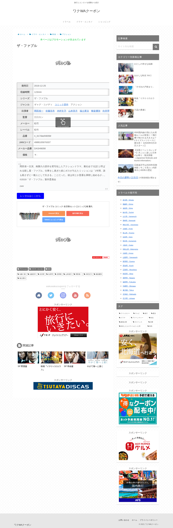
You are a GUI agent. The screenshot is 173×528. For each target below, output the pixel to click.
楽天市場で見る (77, 213)
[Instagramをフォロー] (63, 295)
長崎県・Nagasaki (129, 220)
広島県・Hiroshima (130, 270)
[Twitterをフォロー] (51, 295)
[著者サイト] (39, 295)
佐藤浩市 (50, 111)
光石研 (42, 274)
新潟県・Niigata (128, 200)
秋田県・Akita (128, 274)
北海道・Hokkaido (129, 294)
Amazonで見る (54, 213)
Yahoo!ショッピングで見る (53, 220)
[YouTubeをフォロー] (75, 295)
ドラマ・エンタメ (37, 269)
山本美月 (73, 111)
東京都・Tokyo (128, 290)
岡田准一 (38, 111)
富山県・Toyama (128, 233)
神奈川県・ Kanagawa (130, 225)
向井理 (106, 111)
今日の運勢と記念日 (128, 177)
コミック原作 (61, 104)
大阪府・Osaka (128, 245)
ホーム (134, 520)
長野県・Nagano (129, 278)
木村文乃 (61, 111)
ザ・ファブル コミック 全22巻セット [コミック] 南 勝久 (67, 206)
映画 (49, 269)
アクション (23, 269)
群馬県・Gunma (129, 261)
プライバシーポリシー (149, 520)
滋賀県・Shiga (128, 208)
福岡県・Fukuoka (129, 282)
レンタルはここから (30, 196)
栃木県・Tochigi (128, 212)
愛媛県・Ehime (128, 204)
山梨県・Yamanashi (130, 257)
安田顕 (59, 274)
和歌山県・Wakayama (130, 249)
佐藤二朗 (23, 274)
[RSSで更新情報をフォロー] (87, 295)
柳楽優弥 (95, 111)
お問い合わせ (124, 520)
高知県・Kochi (128, 266)
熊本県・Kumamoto (129, 241)
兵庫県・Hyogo (128, 253)
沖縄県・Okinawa (129, 286)
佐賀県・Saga (127, 237)
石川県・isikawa (129, 298)
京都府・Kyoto (128, 229)
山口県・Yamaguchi (130, 216)
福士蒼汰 (84, 111)
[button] (156, 47)
